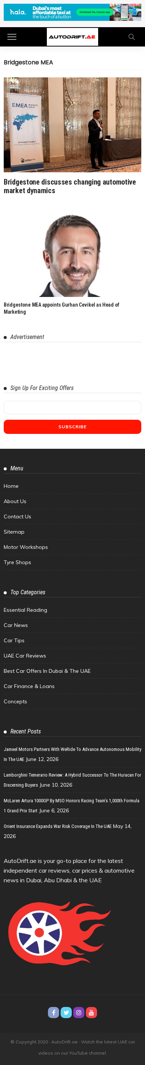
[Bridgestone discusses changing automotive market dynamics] (72, 125)
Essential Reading (25, 610)
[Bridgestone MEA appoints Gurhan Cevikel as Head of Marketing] (72, 254)
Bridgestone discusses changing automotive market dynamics (70, 186)
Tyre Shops (17, 562)
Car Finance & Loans (29, 686)
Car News (16, 625)
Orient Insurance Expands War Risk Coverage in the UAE (58, 826)
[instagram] (78, 1012)
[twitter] (66, 1012)
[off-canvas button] (11, 36)
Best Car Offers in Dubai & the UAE (47, 671)
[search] (131, 37)
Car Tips (14, 640)
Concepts (15, 701)
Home (11, 486)
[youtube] (91, 1012)
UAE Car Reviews (25, 655)
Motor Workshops (26, 547)
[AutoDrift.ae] (72, 36)
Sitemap (14, 531)
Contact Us (17, 516)
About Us (15, 501)
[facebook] (53, 1012)
